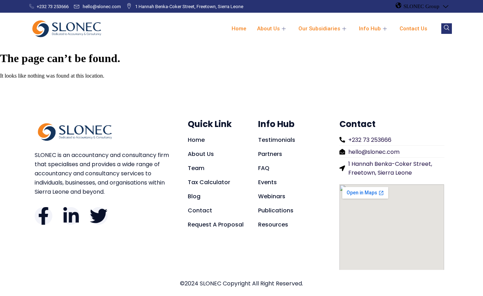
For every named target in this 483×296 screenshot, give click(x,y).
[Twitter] (98, 216)
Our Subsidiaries (319, 28)
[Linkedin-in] (71, 216)
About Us (268, 28)
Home (239, 28)
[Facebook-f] (43, 216)
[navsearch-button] (446, 28)
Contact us (413, 28)
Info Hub (370, 28)
